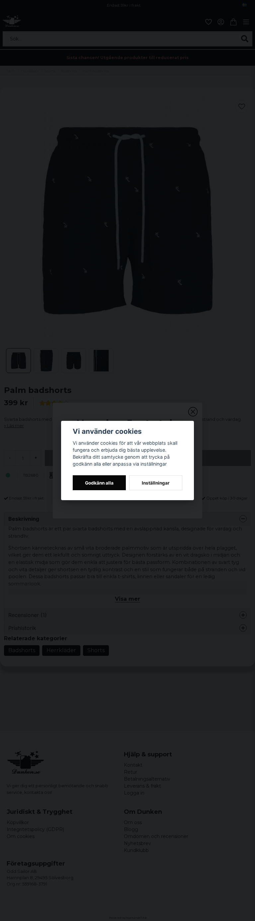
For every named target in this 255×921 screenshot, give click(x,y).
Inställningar (156, 483)
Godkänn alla (99, 483)
